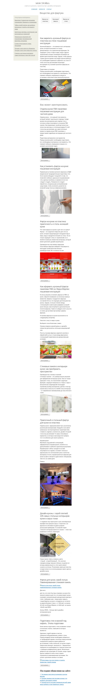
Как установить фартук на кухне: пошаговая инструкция (54, 167)
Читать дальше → (45, 99)
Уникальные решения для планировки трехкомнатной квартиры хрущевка (23, 39)
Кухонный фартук (56, 20)
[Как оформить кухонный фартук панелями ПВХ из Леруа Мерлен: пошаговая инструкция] (56, 350)
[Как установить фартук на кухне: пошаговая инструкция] (56, 202)
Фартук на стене (66, 20)
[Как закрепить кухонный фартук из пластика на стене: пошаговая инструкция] (56, 88)
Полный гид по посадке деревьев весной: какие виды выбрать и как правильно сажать (55, 683)
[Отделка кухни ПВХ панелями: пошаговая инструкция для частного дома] (56, 153)
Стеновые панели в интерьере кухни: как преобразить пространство (53, 369)
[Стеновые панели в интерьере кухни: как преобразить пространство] (56, 403)
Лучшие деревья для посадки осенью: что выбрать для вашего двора (53, 679)
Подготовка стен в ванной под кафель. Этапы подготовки (53, 622)
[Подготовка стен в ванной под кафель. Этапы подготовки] (56, 661)
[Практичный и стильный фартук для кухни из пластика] (56, 484)
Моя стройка (42, 3)
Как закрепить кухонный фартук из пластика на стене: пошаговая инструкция (55, 41)
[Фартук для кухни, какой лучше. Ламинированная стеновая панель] (56, 586)
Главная (34, 9)
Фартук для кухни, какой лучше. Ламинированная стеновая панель (55, 581)
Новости (42, 9)
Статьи (48, 9)
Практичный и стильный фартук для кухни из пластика (54, 421)
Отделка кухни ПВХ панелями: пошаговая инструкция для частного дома (53, 111)
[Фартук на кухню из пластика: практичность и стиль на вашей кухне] (56, 265)
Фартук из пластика (45, 20)
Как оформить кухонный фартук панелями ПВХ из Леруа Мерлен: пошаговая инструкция (54, 289)
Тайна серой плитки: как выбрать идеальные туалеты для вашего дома (25, 27)
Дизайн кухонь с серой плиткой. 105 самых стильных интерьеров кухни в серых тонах (54, 516)
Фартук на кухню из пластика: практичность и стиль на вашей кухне (54, 224)
